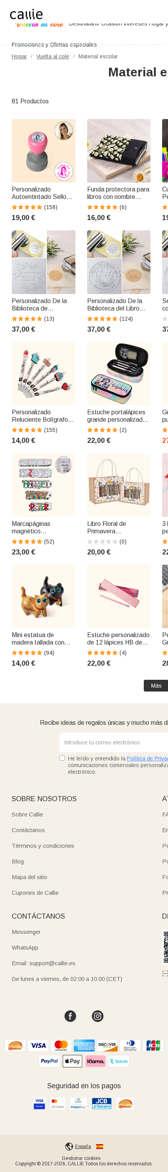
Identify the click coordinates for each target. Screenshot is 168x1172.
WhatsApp (25, 947)
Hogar (19, 56)
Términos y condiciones (43, 845)
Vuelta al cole (52, 56)
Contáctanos (28, 830)
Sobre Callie (27, 814)
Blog (18, 861)
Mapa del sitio (29, 877)
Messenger (26, 931)
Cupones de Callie (35, 892)
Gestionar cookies (81, 1158)
